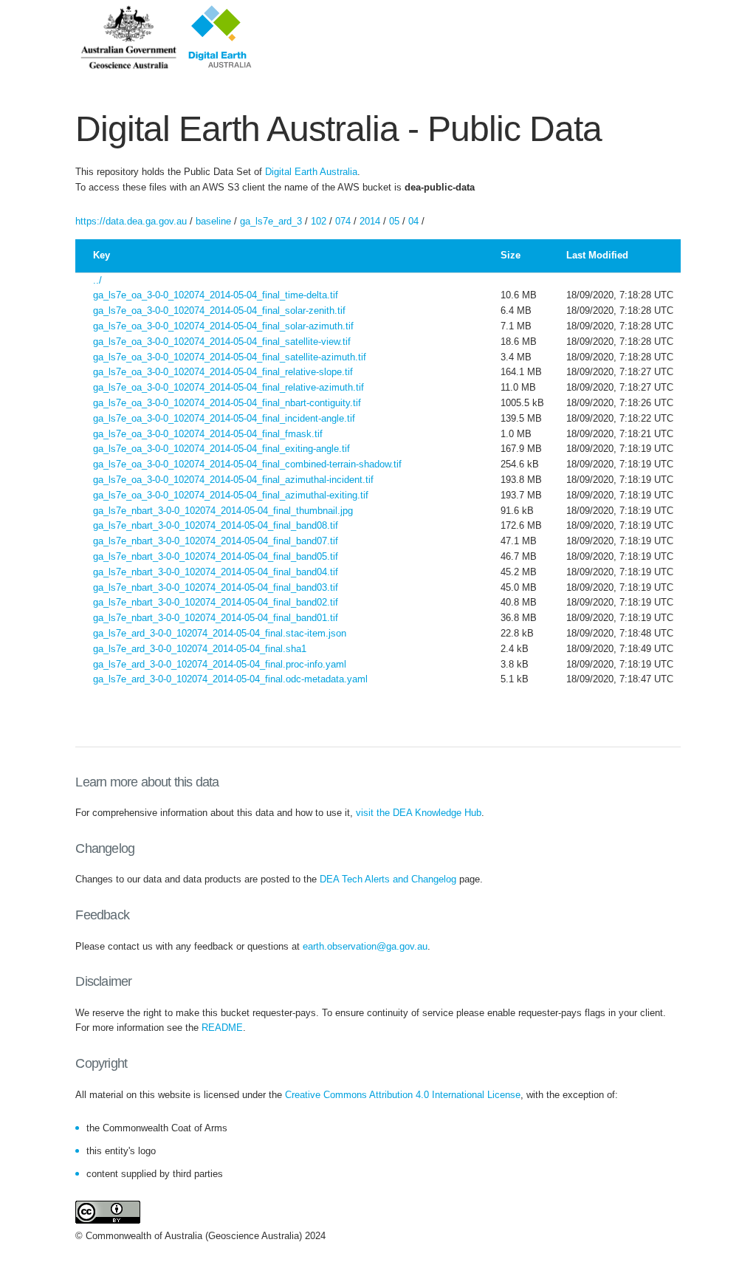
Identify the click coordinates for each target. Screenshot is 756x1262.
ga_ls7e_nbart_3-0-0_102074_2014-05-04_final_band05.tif (215, 556)
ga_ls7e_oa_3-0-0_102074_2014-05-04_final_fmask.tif (208, 433)
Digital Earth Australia (311, 171)
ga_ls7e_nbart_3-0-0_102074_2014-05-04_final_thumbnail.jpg (223, 510)
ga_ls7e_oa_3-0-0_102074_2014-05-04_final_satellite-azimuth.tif (229, 357)
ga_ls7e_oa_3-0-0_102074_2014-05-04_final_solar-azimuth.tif (223, 326)
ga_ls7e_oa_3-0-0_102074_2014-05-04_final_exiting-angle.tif (221, 448)
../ (97, 280)
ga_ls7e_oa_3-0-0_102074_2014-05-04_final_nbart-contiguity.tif (227, 402)
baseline (213, 221)
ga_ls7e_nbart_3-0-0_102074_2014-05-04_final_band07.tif (215, 540)
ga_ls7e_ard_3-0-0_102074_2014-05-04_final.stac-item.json (219, 633)
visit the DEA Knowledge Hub (418, 812)
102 (318, 221)
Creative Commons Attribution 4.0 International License (402, 1094)
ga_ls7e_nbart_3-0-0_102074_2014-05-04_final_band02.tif (215, 602)
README (222, 1027)
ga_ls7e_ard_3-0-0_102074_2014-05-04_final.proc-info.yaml (219, 664)
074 (343, 221)
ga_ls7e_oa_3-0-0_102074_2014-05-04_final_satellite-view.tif (222, 341)
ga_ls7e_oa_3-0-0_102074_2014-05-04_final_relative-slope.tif (223, 371)
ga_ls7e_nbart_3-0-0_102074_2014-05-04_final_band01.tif (215, 617)
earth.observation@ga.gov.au (365, 946)
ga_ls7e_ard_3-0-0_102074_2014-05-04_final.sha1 (199, 648)
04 (413, 221)
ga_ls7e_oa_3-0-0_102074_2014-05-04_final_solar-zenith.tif (219, 310)
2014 (370, 221)
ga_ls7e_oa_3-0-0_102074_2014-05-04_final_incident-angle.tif (224, 418)
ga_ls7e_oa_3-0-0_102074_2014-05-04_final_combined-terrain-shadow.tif (247, 464)
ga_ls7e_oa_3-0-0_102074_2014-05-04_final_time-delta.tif (215, 295)
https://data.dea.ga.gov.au (131, 221)
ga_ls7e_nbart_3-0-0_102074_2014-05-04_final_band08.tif (215, 525)
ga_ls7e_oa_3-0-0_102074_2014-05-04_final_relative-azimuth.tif (228, 387)
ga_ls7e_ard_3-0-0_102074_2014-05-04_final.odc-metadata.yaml (230, 679)
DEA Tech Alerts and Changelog (388, 879)
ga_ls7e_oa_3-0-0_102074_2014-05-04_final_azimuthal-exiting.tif (230, 495)
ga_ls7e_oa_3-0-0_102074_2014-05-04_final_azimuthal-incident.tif (233, 479)
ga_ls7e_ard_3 (271, 221)
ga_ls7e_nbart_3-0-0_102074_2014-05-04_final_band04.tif (215, 571)
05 (394, 221)
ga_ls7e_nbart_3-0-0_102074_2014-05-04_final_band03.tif (215, 587)
